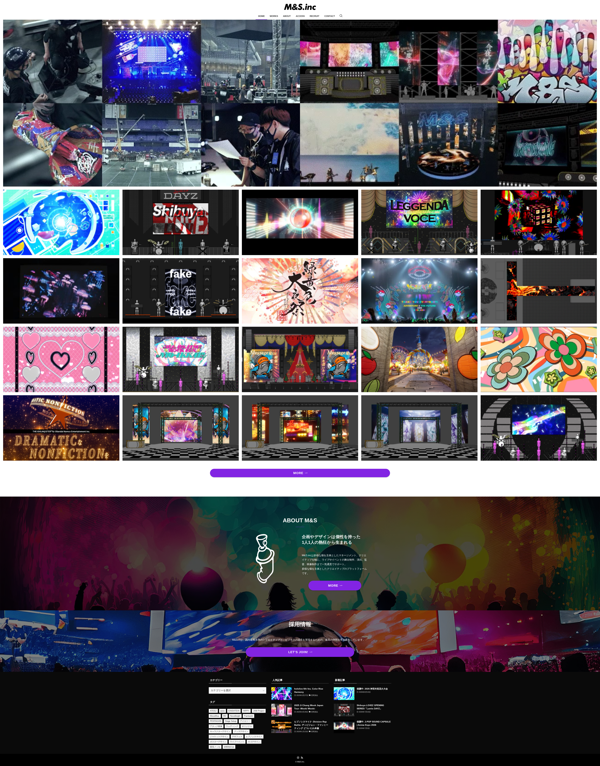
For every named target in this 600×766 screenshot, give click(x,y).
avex (222, 711)
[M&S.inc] (300, 7)
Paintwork (248, 716)
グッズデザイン (241, 731)
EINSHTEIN (233, 711)
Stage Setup (230, 721)
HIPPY (246, 711)
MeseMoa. (215, 716)
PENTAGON (215, 721)
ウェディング (232, 726)
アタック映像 (216, 726)
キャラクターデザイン (220, 731)
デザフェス (237, 736)
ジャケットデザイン (219, 736)
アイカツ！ (245, 721)
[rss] (301, 757)
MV (224, 716)
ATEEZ (213, 711)
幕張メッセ (215, 747)
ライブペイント (237, 742)
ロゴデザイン (254, 742)
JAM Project (258, 711)
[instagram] (298, 757)
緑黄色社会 (229, 747)
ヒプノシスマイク (254, 736)
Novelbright (235, 716)
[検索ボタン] (341, 16)
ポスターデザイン (218, 742)
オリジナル (247, 726)
